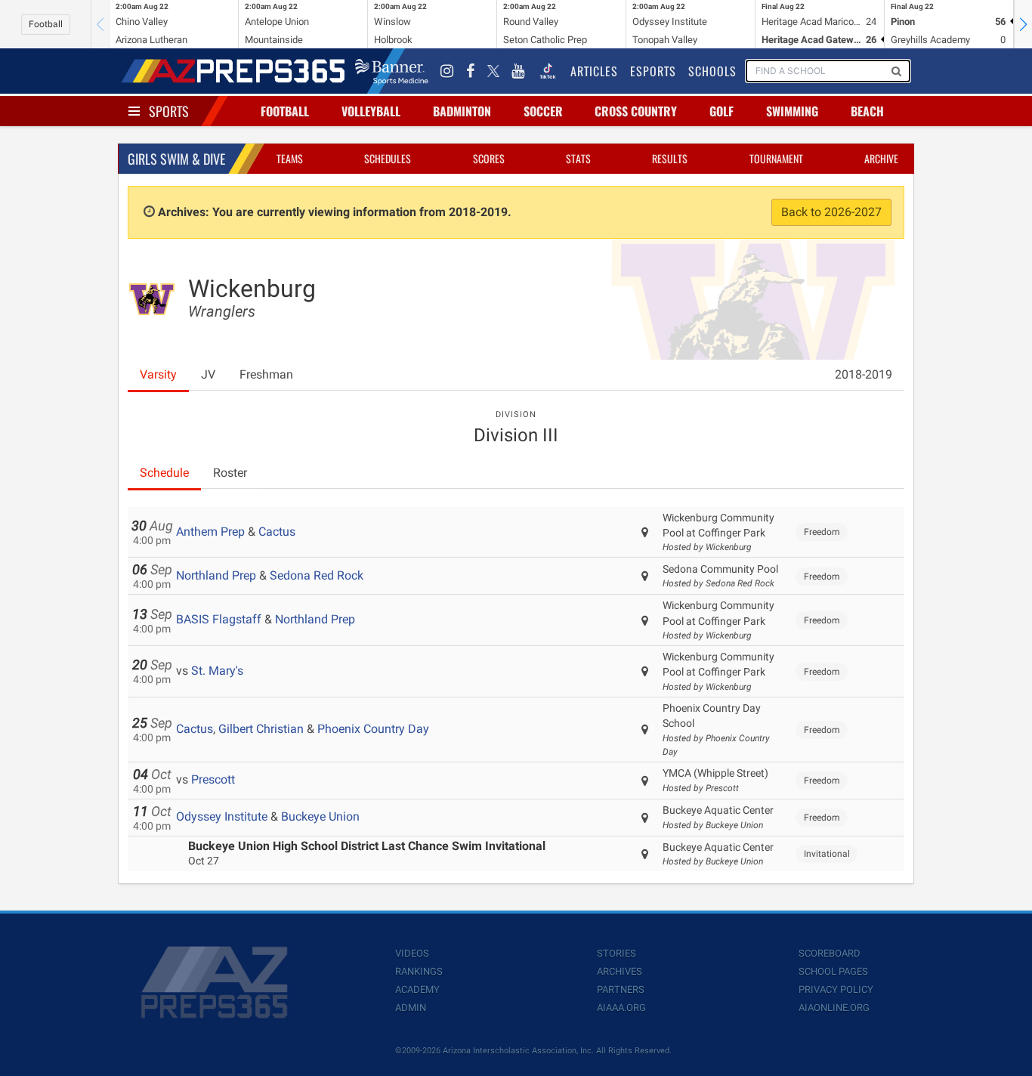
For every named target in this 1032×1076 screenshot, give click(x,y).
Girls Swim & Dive (176, 159)
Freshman (266, 374)
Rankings (419, 971)
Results (669, 158)
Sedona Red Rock (316, 575)
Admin (410, 1007)
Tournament (776, 158)
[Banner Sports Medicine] (391, 71)
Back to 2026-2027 (831, 212)
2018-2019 (863, 374)
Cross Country (636, 111)
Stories (616, 953)
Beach (867, 111)
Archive (881, 158)
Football (46, 24)
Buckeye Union (320, 816)
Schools (712, 71)
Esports (653, 71)
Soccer (543, 111)
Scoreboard (830, 953)
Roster (230, 472)
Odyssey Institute (221, 816)
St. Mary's (217, 670)
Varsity (158, 374)
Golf (721, 111)
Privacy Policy (836, 989)
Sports (169, 111)
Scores (489, 158)
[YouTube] (518, 71)
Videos (412, 953)
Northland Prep (216, 575)
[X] (493, 71)
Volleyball (370, 111)
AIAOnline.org (834, 1007)
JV (208, 374)
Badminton (462, 111)
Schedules (387, 158)
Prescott (213, 779)
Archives (619, 971)
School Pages (833, 971)
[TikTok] (547, 71)
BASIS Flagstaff (218, 619)
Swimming (792, 111)
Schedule (164, 472)
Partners (620, 989)
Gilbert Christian (261, 729)
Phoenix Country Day (373, 729)
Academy (417, 989)
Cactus (276, 531)
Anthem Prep (210, 531)
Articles (594, 71)
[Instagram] (447, 71)
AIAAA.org (621, 1007)
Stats (578, 158)
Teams (290, 158)
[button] (1023, 24)
